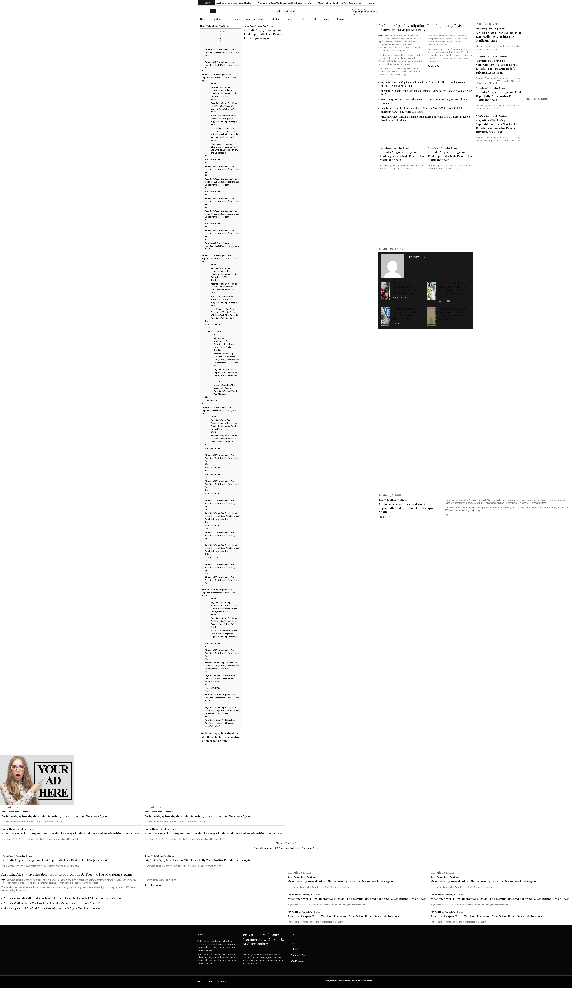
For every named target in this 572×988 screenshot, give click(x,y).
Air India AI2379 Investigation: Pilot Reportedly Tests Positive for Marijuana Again (222, 535)
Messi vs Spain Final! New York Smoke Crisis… (294, 3)
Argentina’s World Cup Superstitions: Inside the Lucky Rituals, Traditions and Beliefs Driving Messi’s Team (222, 548)
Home (203, 19)
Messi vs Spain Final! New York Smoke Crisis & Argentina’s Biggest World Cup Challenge (224, 634)
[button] (200, 11)
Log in (293, 943)
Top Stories (217, 19)
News (478, 29)
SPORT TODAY (211, 558)
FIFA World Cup (482, 57)
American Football (254, 19)
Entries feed (296, 949)
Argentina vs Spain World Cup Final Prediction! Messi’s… (238, 3)
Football (289, 19)
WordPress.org (298, 961)
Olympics (340, 19)
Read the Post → (436, 66)
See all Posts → (385, 517)
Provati (414, 257)
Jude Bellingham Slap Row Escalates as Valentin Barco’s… (350, 3)
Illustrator (221, 982)
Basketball (275, 19)
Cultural (210, 982)
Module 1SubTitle (212, 526)
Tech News (235, 19)
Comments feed (298, 955)
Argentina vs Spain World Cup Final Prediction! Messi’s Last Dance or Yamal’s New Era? (224, 621)
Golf (315, 19)
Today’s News (488, 29)
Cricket (303, 19)
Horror (200, 982)
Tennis (326, 19)
